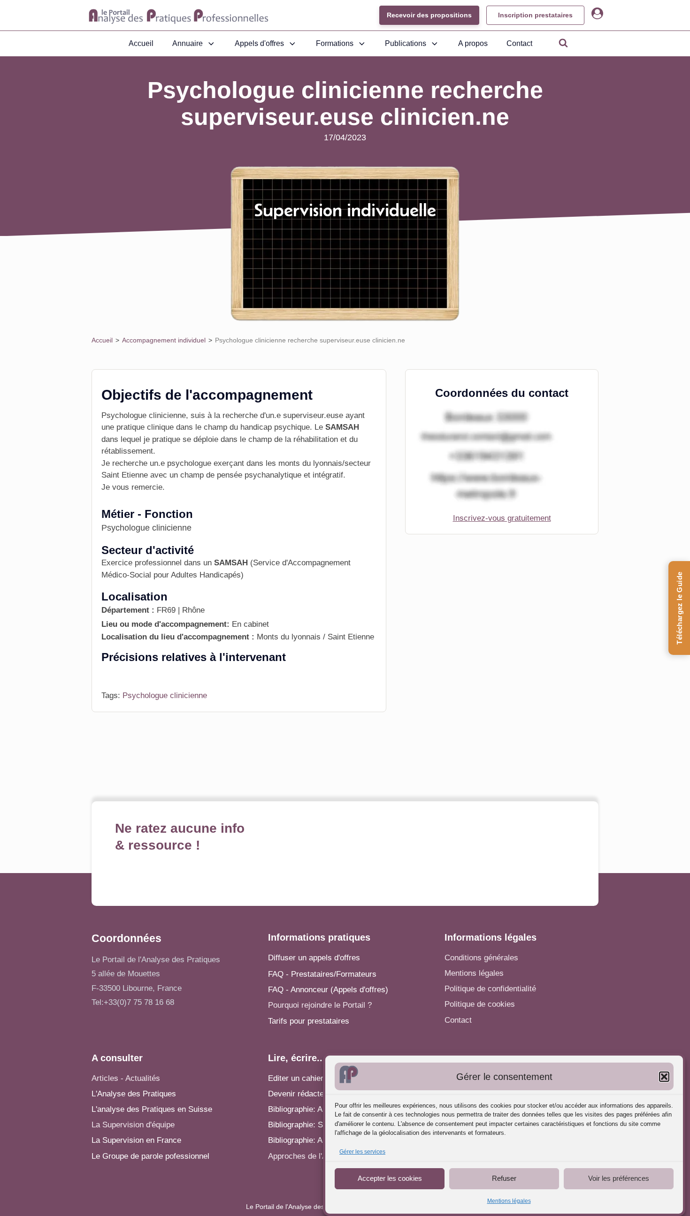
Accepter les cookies (390, 1178)
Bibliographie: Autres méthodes (322, 1140)
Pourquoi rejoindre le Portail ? (320, 1005)
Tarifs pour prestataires (308, 1021)
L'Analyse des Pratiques (134, 1093)
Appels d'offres (259, 43)
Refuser (504, 1178)
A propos (473, 43)
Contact (519, 43)
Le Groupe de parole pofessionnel (150, 1156)
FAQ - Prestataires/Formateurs (322, 974)
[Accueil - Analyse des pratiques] (178, 15)
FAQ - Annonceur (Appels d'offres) (328, 989)
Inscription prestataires (535, 15)
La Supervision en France (136, 1140)
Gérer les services (362, 1151)
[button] (664, 1076)
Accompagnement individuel (164, 340)
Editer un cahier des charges (318, 1078)
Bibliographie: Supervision (313, 1124)
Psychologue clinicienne (165, 695)
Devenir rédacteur (299, 1093)
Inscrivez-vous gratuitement (502, 518)
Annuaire (187, 43)
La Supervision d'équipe (133, 1124)
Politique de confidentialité (490, 988)
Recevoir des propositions (429, 15)
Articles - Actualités (126, 1078)
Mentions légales (509, 1201)
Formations (334, 43)
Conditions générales (481, 957)
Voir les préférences (618, 1178)
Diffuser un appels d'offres (314, 957)
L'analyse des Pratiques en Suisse (152, 1109)
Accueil (141, 43)
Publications (405, 43)
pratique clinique (145, 427)
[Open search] (563, 43)
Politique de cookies (480, 1004)
